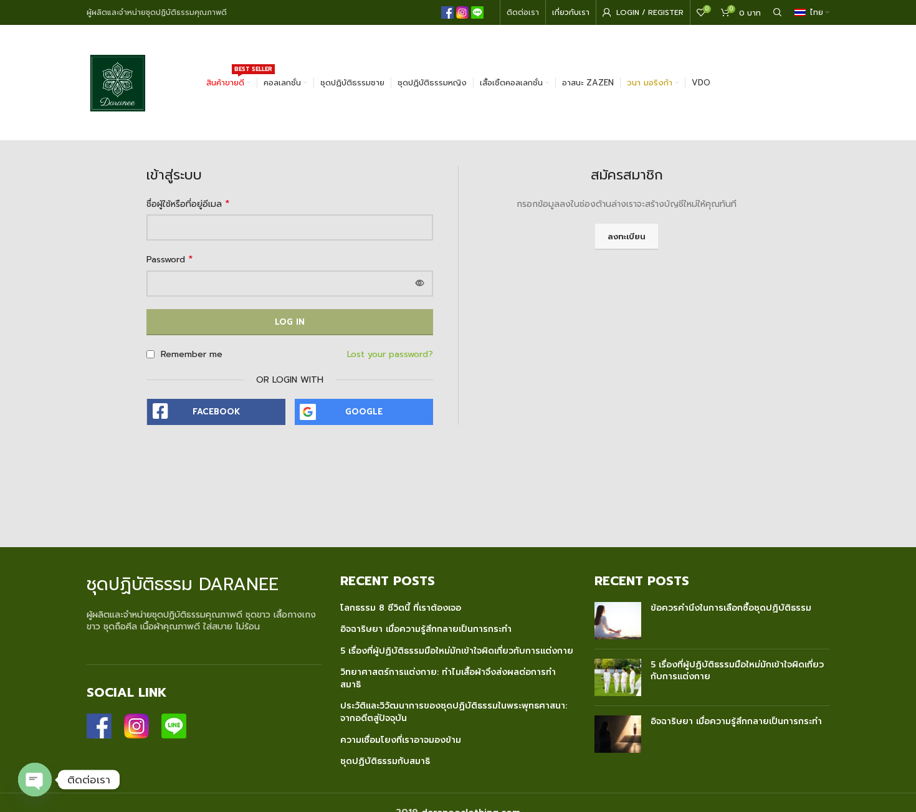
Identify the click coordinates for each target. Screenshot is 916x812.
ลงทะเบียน (627, 236)
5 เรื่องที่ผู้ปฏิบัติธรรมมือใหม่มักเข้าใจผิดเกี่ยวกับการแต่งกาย (456, 651)
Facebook (216, 412)
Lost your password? (390, 354)
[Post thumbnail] (617, 620)
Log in (290, 322)
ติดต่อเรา (523, 12)
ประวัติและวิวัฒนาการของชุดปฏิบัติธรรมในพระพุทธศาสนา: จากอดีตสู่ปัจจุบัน (453, 712)
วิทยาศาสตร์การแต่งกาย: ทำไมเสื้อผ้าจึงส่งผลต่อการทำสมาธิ (448, 678)
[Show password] (420, 283)
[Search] (777, 12)
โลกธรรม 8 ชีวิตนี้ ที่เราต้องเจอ (400, 608)
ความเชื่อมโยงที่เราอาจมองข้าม (400, 740)
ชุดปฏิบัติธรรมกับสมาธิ (385, 761)
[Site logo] (118, 81)
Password (169, 260)
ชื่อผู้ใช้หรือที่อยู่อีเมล (188, 204)
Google (364, 412)
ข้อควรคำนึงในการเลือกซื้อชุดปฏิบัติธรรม (731, 607)
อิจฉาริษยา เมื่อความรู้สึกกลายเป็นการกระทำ (426, 629)
